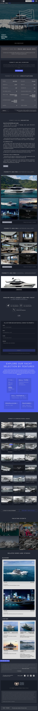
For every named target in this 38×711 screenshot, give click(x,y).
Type (10, 380)
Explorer (9, 386)
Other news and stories (4, 660)
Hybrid (11, 405)
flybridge (6, 3)
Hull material (18, 395)
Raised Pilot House (10, 384)
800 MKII (9, 3)
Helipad (23, 405)
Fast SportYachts (10, 382)
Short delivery (29, 406)
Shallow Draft (28, 405)
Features (26, 403)
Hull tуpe (23, 380)
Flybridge (10, 387)
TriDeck (9, 390)
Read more (19, 374)
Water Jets (7, 405)
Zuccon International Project (32, 95)
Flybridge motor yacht (13, 95)
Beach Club (24, 406)
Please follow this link (25, 668)
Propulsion (10, 403)
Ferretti (3, 3)
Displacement (21, 383)
